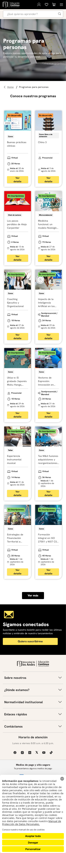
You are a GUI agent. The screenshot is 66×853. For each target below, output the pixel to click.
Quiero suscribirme (30, 641)
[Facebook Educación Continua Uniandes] (15, 752)
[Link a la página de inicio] (11, 87)
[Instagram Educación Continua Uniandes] (22, 752)
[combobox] (33, 14)
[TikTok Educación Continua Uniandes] (51, 752)
